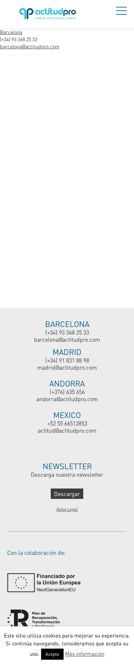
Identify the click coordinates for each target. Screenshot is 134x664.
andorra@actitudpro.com (67, 398)
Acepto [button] (52, 654)
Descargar (67, 493)
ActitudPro (48, 14)
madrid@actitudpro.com (67, 367)
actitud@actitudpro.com (67, 430)
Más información (84, 653)
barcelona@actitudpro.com (29, 46)
